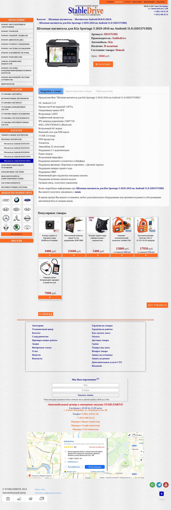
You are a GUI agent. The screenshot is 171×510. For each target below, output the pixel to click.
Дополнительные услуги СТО (107, 362)
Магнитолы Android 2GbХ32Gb (17, 144)
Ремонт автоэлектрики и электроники (13, 26)
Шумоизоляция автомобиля (15, 98)
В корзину (104, 64)
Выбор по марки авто (16, 192)
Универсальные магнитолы (14, 135)
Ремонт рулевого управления (15, 44)
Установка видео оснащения (15, 114)
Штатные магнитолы (11, 139)
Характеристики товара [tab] (78, 91)
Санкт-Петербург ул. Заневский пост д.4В (158, 7)
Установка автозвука (11, 94)
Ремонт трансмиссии (11, 57)
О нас (35, 351)
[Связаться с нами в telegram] (159, 485)
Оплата (96, 336)
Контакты (160, 2)
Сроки (95, 344)
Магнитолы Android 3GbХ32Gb (17, 148)
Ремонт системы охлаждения (15, 48)
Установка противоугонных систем (15, 124)
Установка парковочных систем (13, 108)
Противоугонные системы (14, 187)
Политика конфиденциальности (48, 493)
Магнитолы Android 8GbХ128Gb (17, 161)
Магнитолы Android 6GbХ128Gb (17, 156)
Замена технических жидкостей (11, 63)
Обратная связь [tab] (104, 91)
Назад (47, 314)
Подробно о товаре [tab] (50, 91)
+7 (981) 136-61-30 (161, 11)
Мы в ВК (16, 240)
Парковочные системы (12, 172)
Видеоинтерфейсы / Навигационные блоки (12, 177)
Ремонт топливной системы (15, 53)
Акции (35, 344)
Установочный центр (42, 329)
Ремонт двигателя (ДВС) (12, 40)
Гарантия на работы (102, 329)
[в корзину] (50, 255)
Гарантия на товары (102, 325)
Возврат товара (100, 351)
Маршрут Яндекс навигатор (85, 421)
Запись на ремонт (101, 358)
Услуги (127, 2)
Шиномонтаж (8, 84)
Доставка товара (100, 340)
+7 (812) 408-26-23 (161, 14)
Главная (110, 2)
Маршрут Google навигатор (85, 425)
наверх (161, 499)
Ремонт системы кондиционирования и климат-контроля (16, 70)
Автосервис (137, 2)
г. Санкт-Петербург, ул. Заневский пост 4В (85, 410)
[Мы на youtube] (166, 485)
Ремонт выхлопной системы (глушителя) (15, 78)
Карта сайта (40, 489)
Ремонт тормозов (9, 31)
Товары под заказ (101, 347)
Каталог (119, 2)
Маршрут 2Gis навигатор (86, 429)
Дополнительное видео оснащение (12, 166)
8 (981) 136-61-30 (90, 414)
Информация (149, 2)
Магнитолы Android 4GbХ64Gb (17, 152)
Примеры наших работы (44, 340)
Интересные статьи (41, 347)
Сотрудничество (40, 336)
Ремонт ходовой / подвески (14, 35)
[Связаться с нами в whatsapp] (152, 485)
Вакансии (97, 366)
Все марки (16, 234)
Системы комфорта (10, 183)
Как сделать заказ (101, 333)
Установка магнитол (11, 103)
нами (78, 191)
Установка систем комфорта (15, 118)
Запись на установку (102, 355)
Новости (36, 355)
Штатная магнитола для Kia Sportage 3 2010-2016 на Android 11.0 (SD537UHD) (83, 23)
